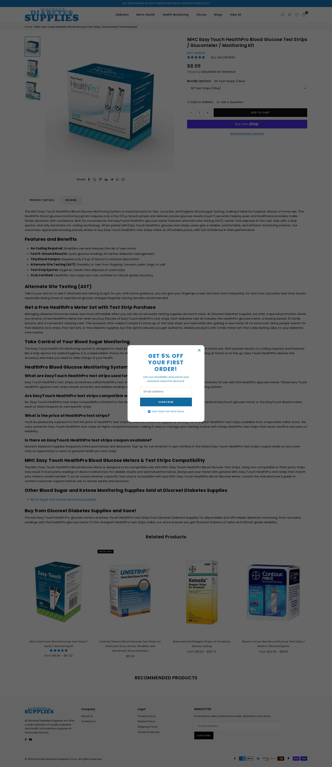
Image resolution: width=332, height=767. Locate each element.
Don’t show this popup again (168, 411)
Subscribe (166, 402)
